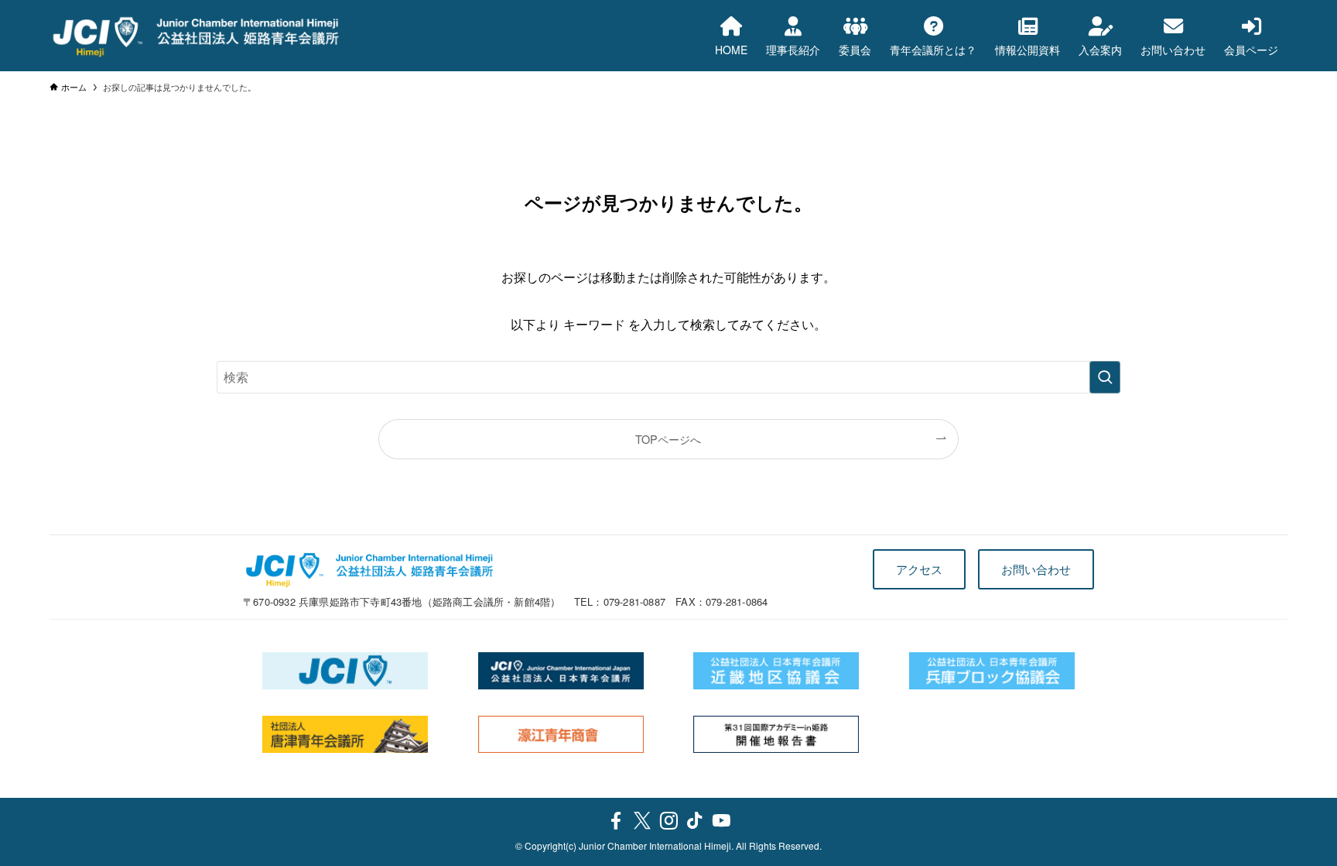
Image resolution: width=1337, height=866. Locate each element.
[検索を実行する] (1104, 377)
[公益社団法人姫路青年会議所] (196, 35)
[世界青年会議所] (345, 670)
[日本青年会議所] (561, 670)
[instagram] (668, 821)
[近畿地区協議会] (776, 670)
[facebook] (616, 821)
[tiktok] (695, 821)
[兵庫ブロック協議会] (992, 670)
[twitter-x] (642, 821)
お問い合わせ (1036, 569)
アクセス (919, 569)
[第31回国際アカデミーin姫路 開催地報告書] (776, 734)
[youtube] (721, 821)
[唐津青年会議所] (345, 734)
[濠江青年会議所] (561, 734)
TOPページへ (668, 439)
